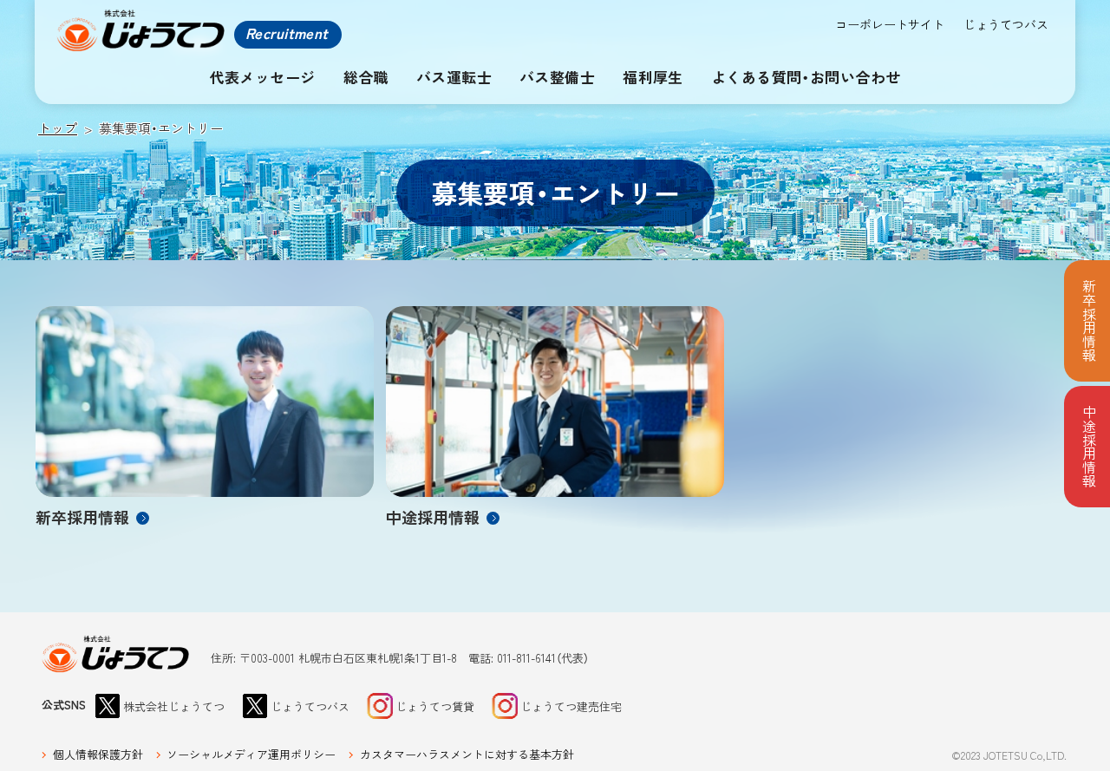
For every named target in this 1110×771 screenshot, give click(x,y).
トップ (57, 128)
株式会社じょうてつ (116, 654)
